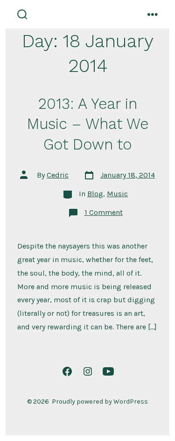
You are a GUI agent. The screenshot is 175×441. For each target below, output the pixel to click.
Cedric (58, 175)
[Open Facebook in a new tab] (67, 371)
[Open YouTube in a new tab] (108, 371)
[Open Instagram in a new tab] (87, 371)
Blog (95, 193)
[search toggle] (22, 14)
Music (117, 193)
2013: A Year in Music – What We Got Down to (87, 124)
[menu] (152, 14)
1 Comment (103, 212)
